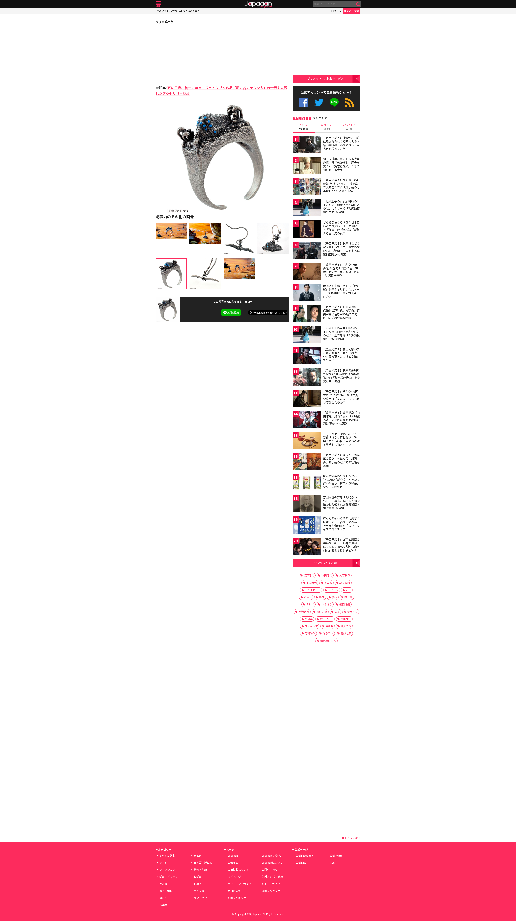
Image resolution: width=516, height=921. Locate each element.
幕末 (321, 597)
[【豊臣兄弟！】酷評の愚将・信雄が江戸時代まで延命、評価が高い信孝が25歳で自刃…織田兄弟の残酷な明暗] (307, 314)
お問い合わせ (270, 869)
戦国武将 (344, 583)
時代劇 (348, 597)
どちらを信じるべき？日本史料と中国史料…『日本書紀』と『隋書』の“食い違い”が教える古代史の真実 (341, 227)
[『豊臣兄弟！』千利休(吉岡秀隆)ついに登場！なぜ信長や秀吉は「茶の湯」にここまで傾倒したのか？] (307, 399)
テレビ (310, 604)
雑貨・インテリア (169, 877)
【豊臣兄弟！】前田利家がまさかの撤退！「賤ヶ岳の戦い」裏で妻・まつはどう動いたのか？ (341, 354)
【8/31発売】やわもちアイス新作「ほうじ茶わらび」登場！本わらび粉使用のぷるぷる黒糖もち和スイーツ (341, 439)
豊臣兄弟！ (326, 619)
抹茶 (337, 612)
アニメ (328, 583)
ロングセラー (312, 590)
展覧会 (329, 626)
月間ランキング (237, 898)
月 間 (349, 127)
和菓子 (198, 884)
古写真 (163, 905)
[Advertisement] (189, 54)
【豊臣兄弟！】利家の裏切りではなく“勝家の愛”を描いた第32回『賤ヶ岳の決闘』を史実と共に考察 (341, 375)
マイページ (234, 877)
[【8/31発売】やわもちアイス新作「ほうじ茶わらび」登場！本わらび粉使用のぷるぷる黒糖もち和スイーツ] (307, 441)
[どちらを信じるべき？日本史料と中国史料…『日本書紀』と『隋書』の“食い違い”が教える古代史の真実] (307, 229)
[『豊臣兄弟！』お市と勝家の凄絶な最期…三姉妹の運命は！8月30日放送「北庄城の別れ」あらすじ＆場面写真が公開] (307, 547)
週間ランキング (271, 891)
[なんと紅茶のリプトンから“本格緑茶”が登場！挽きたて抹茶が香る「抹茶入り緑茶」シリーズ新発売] (307, 483)
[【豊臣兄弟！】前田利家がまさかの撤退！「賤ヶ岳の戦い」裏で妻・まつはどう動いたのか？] (307, 356)
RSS (349, 102)
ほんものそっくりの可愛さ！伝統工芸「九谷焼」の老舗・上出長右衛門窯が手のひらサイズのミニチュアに (341, 523)
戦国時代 (326, 575)
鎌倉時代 (346, 626)
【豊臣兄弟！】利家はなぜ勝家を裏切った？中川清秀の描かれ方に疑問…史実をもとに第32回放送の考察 (341, 248)
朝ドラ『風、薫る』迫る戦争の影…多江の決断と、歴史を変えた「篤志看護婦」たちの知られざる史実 (341, 164)
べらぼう (326, 604)
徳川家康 (321, 612)
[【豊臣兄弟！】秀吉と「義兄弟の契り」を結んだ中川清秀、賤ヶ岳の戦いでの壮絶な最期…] (307, 462)
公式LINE (334, 102)
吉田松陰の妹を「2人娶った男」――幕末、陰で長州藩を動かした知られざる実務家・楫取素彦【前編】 (341, 502)
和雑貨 (198, 877)
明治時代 (304, 612)
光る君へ (328, 633)
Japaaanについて (272, 862)
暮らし (163, 898)
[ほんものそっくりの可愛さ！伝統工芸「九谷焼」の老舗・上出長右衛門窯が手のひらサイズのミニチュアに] (307, 525)
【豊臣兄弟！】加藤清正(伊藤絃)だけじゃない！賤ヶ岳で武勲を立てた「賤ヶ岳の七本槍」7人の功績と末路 (341, 185)
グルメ (163, 884)
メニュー (158, 4)
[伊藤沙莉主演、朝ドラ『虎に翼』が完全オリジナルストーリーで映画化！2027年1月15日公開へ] (307, 293)
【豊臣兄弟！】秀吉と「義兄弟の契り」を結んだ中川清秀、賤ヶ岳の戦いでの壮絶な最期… (341, 460)
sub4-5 (165, 22)
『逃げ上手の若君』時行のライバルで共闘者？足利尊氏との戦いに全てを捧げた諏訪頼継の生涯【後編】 (341, 333)
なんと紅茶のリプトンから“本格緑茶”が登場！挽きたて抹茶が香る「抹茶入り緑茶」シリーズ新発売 (341, 481)
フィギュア (311, 626)
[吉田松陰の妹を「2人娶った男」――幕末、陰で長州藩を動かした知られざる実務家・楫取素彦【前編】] (307, 504)
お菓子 (308, 597)
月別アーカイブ (271, 884)
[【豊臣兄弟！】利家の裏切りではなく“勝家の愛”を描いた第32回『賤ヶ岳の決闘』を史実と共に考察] (307, 377)
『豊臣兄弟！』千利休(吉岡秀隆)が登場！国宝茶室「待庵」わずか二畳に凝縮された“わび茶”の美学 (341, 269)
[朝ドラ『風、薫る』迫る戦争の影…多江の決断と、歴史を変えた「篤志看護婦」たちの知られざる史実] (307, 166)
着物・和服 (200, 869)
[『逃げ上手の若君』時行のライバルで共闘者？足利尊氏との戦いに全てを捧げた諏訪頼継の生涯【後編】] (307, 335)
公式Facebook (303, 102)
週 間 (326, 127)
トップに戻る (352, 838)
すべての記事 (167, 855)
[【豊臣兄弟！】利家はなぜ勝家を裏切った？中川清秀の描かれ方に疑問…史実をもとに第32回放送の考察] (307, 251)
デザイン (352, 612)
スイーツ (333, 590)
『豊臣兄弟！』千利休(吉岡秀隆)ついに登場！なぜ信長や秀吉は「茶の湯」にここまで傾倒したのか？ (341, 396)
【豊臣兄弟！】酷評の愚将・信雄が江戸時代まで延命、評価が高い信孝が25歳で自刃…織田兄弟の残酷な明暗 (341, 312)
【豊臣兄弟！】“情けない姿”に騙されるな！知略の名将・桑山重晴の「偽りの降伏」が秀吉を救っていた (341, 143)
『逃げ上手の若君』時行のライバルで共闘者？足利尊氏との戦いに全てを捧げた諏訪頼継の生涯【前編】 (341, 206)
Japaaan (258, 4)
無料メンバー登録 (272, 877)
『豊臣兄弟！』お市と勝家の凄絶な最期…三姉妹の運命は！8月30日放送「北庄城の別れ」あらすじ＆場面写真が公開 (341, 546)
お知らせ (233, 862)
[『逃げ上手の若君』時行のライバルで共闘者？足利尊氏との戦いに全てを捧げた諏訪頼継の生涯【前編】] (307, 208)
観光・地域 (166, 891)
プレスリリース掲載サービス (325, 78)
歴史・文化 (200, 898)
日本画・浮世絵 (203, 862)
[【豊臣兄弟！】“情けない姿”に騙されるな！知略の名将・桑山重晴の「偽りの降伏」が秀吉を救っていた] (307, 145)
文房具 (309, 619)
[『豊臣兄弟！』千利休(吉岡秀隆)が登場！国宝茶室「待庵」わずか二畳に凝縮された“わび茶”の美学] (307, 272)
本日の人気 (234, 891)
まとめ (198, 855)
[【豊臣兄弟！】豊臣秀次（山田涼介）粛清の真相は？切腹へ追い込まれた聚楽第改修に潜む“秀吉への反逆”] (307, 420)
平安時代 (311, 583)
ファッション (167, 869)
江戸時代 (309, 575)
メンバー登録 (351, 11)
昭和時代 (310, 633)
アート (163, 862)
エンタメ (199, 891)
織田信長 (344, 604)
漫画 (334, 597)
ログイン (336, 11)
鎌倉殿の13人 (328, 641)
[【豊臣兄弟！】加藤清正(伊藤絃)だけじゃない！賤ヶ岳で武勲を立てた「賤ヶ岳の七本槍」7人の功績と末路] (307, 187)
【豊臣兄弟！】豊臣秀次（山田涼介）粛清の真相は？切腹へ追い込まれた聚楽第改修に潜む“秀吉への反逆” (341, 417)
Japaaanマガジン (272, 855)
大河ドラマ (346, 575)
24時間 (304, 127)
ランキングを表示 (325, 563)
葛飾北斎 (346, 633)
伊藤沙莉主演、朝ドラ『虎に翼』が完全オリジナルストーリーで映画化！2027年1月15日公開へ (341, 291)
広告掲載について (238, 869)
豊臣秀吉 (346, 619)
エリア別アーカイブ (239, 884)
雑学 (348, 590)
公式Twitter (319, 102)
